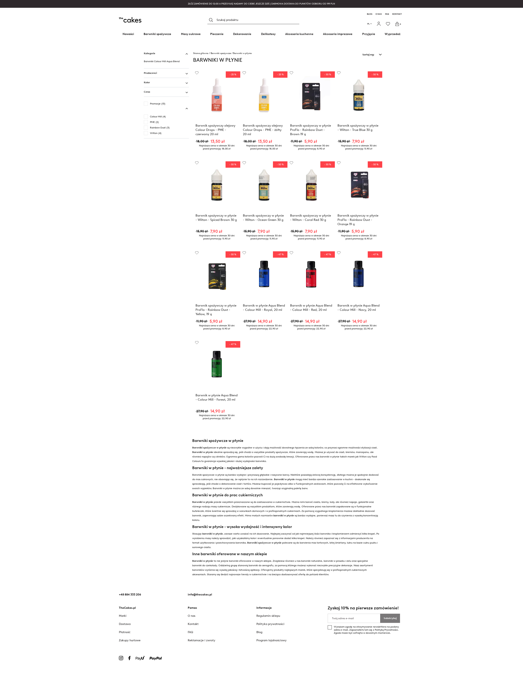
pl (368, 23)
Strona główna (200, 53)
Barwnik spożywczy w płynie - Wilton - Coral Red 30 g (310, 218)
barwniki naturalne (311, 560)
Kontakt (397, 14)
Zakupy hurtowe (130, 640)
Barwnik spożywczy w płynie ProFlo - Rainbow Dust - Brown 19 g (310, 130)
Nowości (128, 34)
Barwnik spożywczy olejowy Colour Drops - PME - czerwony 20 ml (215, 130)
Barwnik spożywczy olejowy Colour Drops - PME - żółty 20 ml (263, 130)
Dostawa (125, 624)
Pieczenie (217, 34)
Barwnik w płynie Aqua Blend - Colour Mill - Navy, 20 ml (358, 308)
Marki (122, 615)
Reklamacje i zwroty (201, 640)
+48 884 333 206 (130, 594)
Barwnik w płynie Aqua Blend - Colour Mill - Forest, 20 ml (217, 397)
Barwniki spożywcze (157, 34)
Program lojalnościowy (271, 640)
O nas (378, 14)
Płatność (125, 632)
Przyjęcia (368, 34)
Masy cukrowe (191, 34)
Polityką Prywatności (386, 629)
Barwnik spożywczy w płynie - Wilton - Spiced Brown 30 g (216, 218)
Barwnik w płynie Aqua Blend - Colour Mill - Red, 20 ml (311, 308)
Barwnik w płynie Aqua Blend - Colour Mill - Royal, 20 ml (264, 308)
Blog (369, 14)
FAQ (387, 14)
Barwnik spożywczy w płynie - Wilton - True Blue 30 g (357, 128)
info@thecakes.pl (200, 594)
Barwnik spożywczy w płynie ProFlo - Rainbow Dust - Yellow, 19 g (216, 310)
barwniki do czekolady (204, 565)
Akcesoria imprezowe (337, 34)
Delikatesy (268, 34)
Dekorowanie (242, 34)
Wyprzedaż (392, 34)
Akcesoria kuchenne (299, 34)
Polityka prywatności (270, 624)
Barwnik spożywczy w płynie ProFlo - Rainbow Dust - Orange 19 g (357, 220)
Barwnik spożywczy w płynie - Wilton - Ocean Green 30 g (263, 218)
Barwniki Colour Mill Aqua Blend (162, 61)
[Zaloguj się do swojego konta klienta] (379, 24)
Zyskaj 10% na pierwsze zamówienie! (363, 608)
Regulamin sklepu (268, 615)
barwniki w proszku (334, 560)
